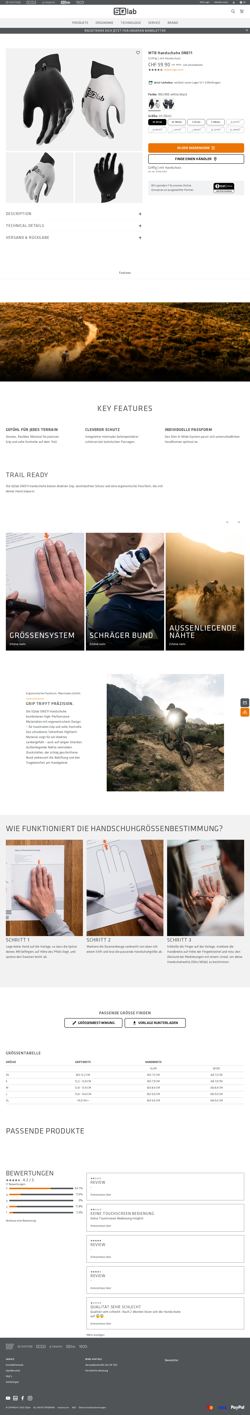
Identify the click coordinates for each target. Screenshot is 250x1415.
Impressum (63, 1407)
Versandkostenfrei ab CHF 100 (101, 1364)
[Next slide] (238, 522)
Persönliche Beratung (96, 1370)
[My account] (233, 2)
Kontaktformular (14, 1364)
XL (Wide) (235, 129)
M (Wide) (157, 129)
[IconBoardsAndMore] (10, 1346)
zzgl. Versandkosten (193, 64)
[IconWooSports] (80, 2)
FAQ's (9, 1376)
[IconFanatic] (48, 2)
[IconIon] (31, 2)
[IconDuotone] (13, 2)
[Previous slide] (227, 522)
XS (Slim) (157, 122)
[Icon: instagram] (30, 1398)
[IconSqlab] (65, 2)
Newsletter (171, 1360)
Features (125, 273)
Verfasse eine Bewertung (21, 1221)
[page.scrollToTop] (244, 1406)
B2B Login (205, 2)
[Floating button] (244, 702)
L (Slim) (177, 129)
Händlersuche (221, 2)
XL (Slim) (216, 129)
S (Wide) (215, 122)
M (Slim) (235, 122)
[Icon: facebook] (22, 1398)
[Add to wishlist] (138, 53)
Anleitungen (12, 1381)
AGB (74, 1407)
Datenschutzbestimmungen (92, 1407)
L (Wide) (196, 129)
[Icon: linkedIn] (15, 1398)
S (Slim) (196, 122)
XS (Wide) (177, 122)
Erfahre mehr (18, 644)
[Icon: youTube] (8, 1398)
